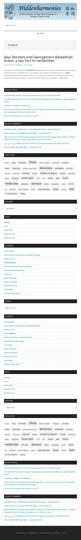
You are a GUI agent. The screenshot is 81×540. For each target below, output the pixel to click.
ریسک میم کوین (9, 143)
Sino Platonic (8, 290)
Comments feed (9, 234)
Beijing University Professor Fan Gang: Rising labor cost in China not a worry (43, 143)
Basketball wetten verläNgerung (15, 129)
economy (69, 168)
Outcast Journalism (10, 282)
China (32, 162)
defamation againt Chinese (30, 168)
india (44, 178)
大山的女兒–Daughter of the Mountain (17, 106)
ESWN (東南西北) (10, 263)
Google (62, 173)
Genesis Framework (46, 533)
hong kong (15, 178)
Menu (42, 33)
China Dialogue (9, 251)
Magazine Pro (32, 533)
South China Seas (44, 189)
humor (38, 178)
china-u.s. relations (44, 163)
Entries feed (8, 230)
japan (57, 178)
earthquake (59, 168)
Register (7, 222)
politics (46, 184)
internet (50, 178)
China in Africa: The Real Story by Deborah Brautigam (22, 255)
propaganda (55, 184)
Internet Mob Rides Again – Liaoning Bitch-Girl (45, 129)
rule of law (12, 189)
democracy (46, 168)
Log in (6, 226)
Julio (5, 147)
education (7, 173)
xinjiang (22, 193)
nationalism (24, 184)
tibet (71, 189)
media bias (11, 183)
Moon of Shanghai (10, 278)
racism (63, 184)
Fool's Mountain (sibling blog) (14, 270)
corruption (65, 163)
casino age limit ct (10, 133)
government (71, 173)
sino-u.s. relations (23, 189)
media (65, 178)
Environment (16, 173)
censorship (22, 163)
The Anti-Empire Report (12, 293)
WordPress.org (9, 238)
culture (7, 168)
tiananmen (63, 189)
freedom (34, 173)
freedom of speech (48, 173)
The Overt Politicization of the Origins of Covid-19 (21, 116)
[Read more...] (64, 78)
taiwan (55, 189)
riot (6, 189)
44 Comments (28, 65)
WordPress (56, 533)
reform (71, 184)
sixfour (33, 189)
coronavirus (56, 163)
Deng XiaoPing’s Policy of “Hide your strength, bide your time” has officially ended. (32, 95)
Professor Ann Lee (10, 286)
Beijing (14, 163)
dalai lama (16, 168)
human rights (27, 178)
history (7, 178)
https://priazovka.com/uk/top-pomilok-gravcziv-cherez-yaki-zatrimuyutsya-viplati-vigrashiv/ (36, 137)
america (7, 163)
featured (25, 173)
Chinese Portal (9, 259)
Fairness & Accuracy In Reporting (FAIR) (18, 266)
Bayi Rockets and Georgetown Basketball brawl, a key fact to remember (38, 59)
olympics (36, 183)
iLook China (8, 274)
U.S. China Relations (11, 193)
